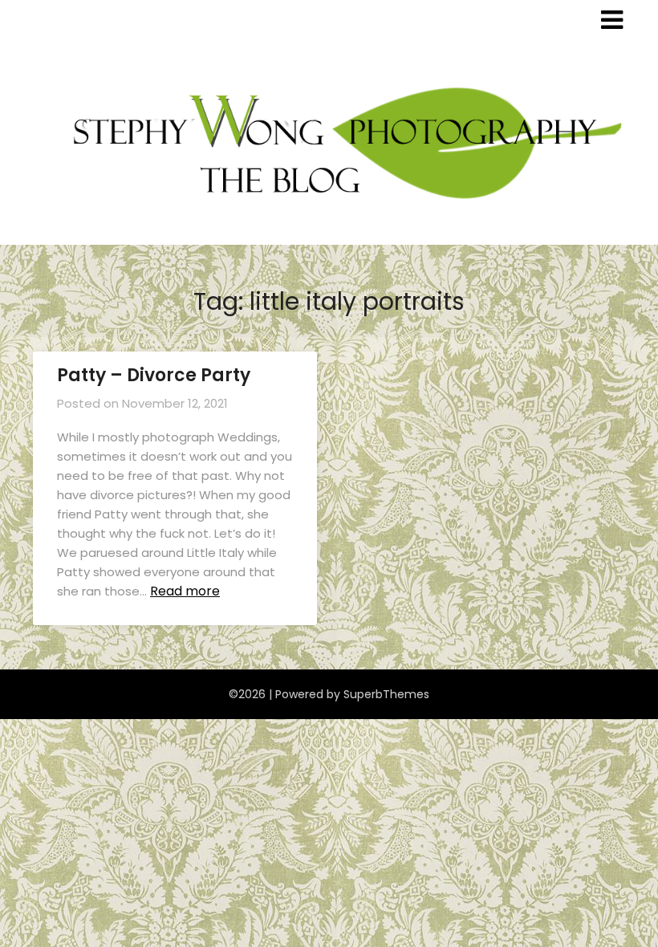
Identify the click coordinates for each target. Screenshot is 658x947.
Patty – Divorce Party (153, 375)
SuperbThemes (386, 694)
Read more (185, 591)
